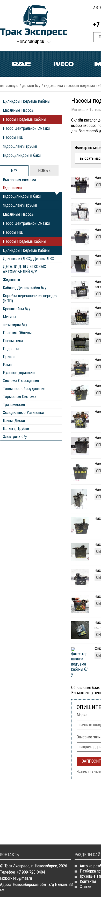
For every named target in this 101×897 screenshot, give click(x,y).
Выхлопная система (19, 179)
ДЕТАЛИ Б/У (31, 85)
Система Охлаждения (21, 380)
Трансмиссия (14, 404)
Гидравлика (53, 85)
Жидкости (11, 279)
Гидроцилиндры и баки (22, 155)
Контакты (88, 881)
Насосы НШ (13, 137)
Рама (7, 364)
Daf (21, 64)
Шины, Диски (14, 420)
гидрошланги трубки (20, 146)
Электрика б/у (15, 436)
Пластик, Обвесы (17, 332)
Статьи (85, 886)
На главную (9, 85)
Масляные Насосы (18, 110)
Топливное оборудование (24, 388)
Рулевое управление (20, 372)
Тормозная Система (19, 396)
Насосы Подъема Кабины (24, 119)
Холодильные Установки (23, 412)
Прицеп (9, 356)
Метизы (9, 316)
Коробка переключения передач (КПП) (30, 298)
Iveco (63, 64)
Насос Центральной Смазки (26, 128)
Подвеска (11, 348)
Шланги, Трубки (16, 428)
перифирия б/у (15, 324)
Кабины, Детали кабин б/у (24, 287)
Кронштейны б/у (16, 308)
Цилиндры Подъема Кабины (26, 101)
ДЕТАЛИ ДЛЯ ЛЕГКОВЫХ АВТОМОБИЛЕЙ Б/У (24, 269)
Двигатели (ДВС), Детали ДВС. (29, 258)
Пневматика (13, 340)
